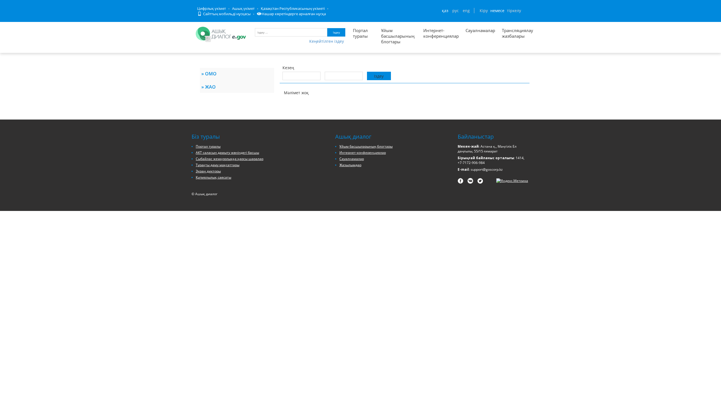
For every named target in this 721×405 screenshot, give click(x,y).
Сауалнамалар (480, 30)
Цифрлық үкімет (211, 8)
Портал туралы (360, 33)
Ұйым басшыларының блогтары (398, 36)
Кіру (484, 10)
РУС (455, 10)
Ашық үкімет (243, 8)
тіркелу (514, 10)
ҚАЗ (445, 10)
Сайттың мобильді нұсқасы (226, 13)
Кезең (288, 67)
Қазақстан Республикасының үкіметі (293, 8)
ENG (466, 10)
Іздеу (336, 32)
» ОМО (209, 74)
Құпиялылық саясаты (213, 177)
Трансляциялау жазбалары (511, 33)
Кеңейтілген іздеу (326, 41)
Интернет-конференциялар (441, 33)
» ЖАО (208, 87)
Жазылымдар (350, 165)
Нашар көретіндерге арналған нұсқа (294, 13)
